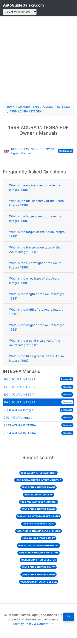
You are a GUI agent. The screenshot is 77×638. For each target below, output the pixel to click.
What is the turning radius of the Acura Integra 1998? (36, 358)
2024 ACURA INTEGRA (38, 433)
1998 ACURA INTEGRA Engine (38, 487)
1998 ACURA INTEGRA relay (38, 538)
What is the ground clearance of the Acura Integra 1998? (34, 343)
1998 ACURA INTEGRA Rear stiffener (39, 530)
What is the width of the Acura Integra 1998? (36, 312)
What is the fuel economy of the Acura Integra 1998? (36, 203)
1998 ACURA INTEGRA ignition (38, 472)
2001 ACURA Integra (38, 417)
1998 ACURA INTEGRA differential (38, 545)
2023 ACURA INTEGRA (38, 425)
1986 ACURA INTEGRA (38, 379)
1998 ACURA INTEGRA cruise (38, 574)
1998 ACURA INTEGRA (38, 402)
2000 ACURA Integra (38, 410)
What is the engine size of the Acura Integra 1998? (34, 187)
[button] (68, 617)
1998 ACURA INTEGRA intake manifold (38, 480)
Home (10, 107)
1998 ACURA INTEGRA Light (38, 523)
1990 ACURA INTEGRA (38, 387)
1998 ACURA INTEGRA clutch (38, 559)
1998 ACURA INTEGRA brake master (38, 516)
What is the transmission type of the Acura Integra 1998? (34, 249)
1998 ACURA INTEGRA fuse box (38, 581)
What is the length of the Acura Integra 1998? (36, 296)
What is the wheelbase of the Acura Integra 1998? (34, 281)
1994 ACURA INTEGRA (38, 394)
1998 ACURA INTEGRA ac (38, 494)
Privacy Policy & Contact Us (33, 624)
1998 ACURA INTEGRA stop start (38, 552)
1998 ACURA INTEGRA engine (38, 509)
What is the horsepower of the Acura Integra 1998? (35, 218)
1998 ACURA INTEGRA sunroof (38, 501)
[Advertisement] (38, 59)
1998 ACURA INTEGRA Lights (38, 567)
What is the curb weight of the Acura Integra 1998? (35, 265)
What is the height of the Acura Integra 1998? (36, 327)
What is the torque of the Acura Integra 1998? (37, 234)
